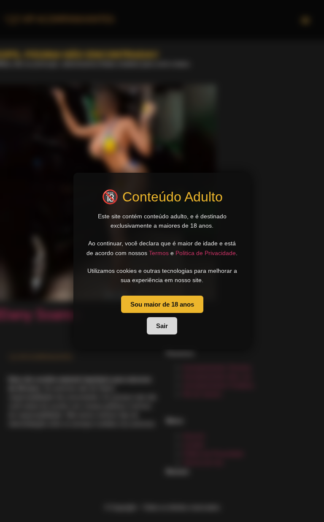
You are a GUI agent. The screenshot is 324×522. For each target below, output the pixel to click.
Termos (159, 253)
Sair (162, 325)
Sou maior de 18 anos (162, 304)
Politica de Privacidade (206, 253)
